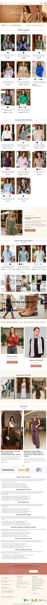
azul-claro (25, 79)
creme (37, 79)
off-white (23, 79)
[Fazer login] (41, 3)
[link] (11, 25)
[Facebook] (32, 593)
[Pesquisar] (5, 3)
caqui (21, 79)
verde (8, 53)
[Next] (46, 258)
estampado (23, 196)
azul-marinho (37, 143)
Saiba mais (3, 462)
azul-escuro (4, 196)
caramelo (41, 169)
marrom (25, 169)
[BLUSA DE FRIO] (12, 340)
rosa (4, 264)
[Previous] (1, 258)
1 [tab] (22, 21)
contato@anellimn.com (6, 584)
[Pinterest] (37, 593)
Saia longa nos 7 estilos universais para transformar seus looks (11, 453)
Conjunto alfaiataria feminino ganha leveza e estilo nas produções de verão (34, 454)
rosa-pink (19, 79)
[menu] (1, 3)
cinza (41, 264)
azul (23, 53)
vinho (7, 169)
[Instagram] (34, 593)
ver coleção (23, 121)
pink (23, 107)
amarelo (23, 169)
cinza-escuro (9, 169)
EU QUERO (33, 571)
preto (8, 107)
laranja (39, 79)
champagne (8, 196)
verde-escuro (10, 196)
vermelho (19, 107)
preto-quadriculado (23, 143)
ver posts (23, 407)
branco (39, 143)
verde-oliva (39, 169)
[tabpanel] (23, 14)
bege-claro (39, 264)
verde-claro (6, 196)
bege (8, 79)
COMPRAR (24, 15)
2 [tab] (24, 21)
